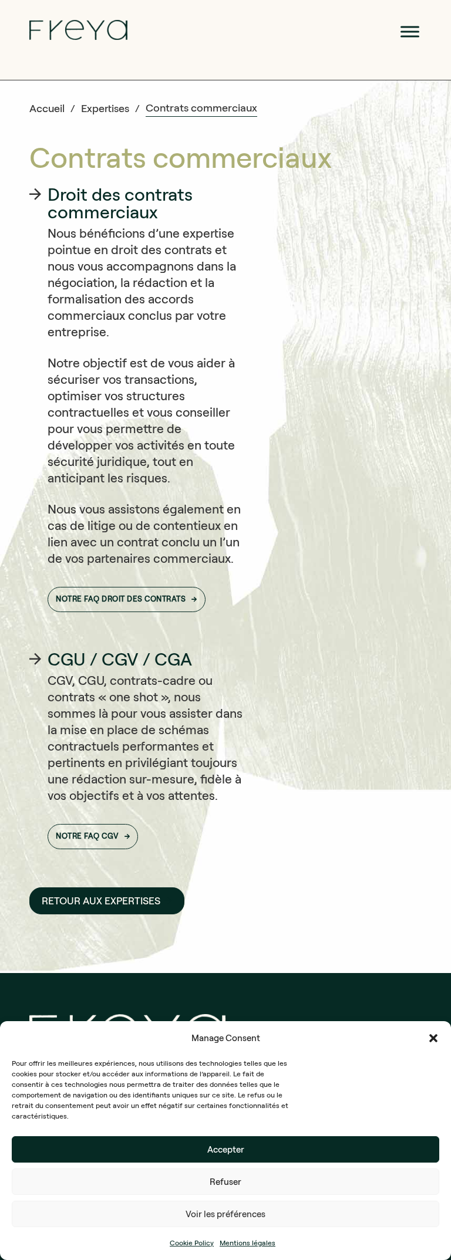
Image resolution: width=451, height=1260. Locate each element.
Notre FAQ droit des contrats (121, 598)
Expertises (105, 108)
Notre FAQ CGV (87, 836)
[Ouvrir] (409, 31)
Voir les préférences (225, 1214)
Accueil (47, 108)
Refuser (225, 1182)
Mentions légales (247, 1243)
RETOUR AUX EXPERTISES (101, 901)
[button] (433, 1038)
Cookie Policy (192, 1243)
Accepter (225, 1149)
